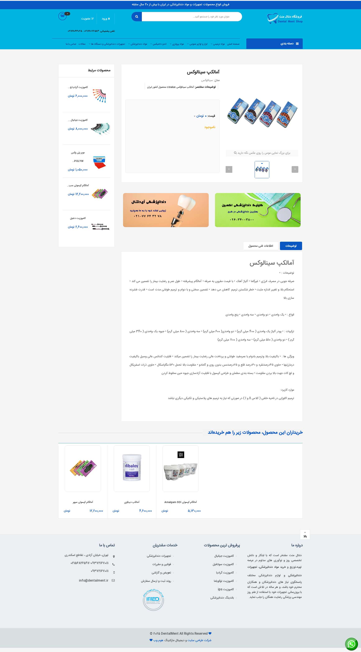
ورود (104, 18)
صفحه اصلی (233, 44)
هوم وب (158, 640)
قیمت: (211, 116)
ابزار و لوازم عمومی (198, 44)
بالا (305, 536)
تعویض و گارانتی (161, 572)
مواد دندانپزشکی (138, 44)
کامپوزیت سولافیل (223, 564)
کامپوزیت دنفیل (78, 218)
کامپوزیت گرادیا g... (78, 87)
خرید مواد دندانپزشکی (272, 567)
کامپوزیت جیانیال (224, 556)
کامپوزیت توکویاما (224, 581)
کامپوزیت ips (226, 589)
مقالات (81, 44)
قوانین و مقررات (161, 564)
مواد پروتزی (178, 44)
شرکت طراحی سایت (199, 640)
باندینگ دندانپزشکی (222, 597)
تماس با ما (71, 44)
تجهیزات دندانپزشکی (159, 556)
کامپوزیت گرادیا (225, 572)
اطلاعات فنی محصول (260, 246)
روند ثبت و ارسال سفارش (156, 581)
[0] (62, 20)
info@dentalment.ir (93, 580)
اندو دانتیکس (159, 44)
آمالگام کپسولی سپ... (78, 185)
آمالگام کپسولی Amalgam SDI (180, 502)
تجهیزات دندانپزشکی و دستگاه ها (107, 44)
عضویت (85, 18)
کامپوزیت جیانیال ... (78, 120)
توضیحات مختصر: (205, 87)
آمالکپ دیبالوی (131, 502)
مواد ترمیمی (218, 44)
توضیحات (291, 246)
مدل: (217, 80)
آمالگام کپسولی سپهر (83, 502)
